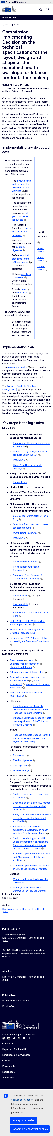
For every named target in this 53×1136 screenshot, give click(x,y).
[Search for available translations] (23, 191)
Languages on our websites (16, 1054)
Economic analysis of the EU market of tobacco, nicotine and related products (31, 806)
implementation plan (17, 367)
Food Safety (8, 1006)
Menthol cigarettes (22, 760)
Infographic (19, 459)
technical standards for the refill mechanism (20, 259)
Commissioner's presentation (24, 663)
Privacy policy (9, 1066)
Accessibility (8, 1077)
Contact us (7, 1043)
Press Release (20, 595)
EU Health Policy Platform (15, 1000)
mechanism (22, 292)
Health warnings (21, 770)
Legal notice (8, 1071)
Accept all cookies (23, 1120)
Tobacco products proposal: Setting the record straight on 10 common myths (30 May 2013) (31, 738)
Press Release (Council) (25, 561)
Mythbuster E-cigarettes (25, 532)
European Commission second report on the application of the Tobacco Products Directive (32, 721)
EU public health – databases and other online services (23, 955)
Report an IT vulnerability (15, 1049)
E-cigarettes (19, 755)
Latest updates (12, 24)
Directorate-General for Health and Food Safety (23, 978)
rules (24, 289)
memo (31, 660)
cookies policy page (21, 1099)
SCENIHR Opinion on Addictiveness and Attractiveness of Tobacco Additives (31, 857)
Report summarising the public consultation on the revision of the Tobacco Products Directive (30, 709)
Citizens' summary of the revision (26, 672)
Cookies (6, 1060)
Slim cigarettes (20, 765)
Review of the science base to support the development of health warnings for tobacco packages (30, 830)
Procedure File (20, 604)
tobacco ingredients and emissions (22, 231)
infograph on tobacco (21, 667)
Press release (20, 482)
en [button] (41, 9)
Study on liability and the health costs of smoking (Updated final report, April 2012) (32, 818)
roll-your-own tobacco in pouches (21, 216)
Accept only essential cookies (30, 1128)
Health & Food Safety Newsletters (28, 950)
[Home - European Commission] (9, 9)
